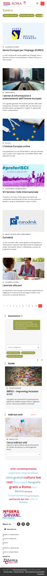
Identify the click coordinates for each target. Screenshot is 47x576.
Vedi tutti (33, 414)
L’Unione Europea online (16, 146)
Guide (11, 363)
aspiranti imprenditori (23, 473)
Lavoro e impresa (9, 539)
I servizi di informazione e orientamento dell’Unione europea (22, 97)
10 (36, 306)
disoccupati (20, 482)
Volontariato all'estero (14, 356)
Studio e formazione (11, 534)
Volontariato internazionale (15, 189)
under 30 (34, 499)
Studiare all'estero (10, 15)
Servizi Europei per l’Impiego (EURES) (23, 50)
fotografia (34, 482)
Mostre (19, 491)
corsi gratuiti (15, 477)
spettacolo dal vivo (19, 499)
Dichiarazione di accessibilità (34, 572)
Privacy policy (8, 572)
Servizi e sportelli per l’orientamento (18, 234)
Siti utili (8, 143)
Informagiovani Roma (20, 570)
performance (33, 496)
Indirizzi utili (15, 414)
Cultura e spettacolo (11, 548)
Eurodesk (8, 237)
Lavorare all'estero (27, 15)
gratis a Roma (20, 487)
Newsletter (12, 529)
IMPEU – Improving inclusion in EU (22, 393)
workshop (23, 502)
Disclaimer (40, 574)
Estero (5, 543)
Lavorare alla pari (12, 285)
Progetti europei (15, 388)
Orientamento (10, 92)
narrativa (28, 491)
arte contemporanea (23, 469)
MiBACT (34, 487)
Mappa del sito (19, 572)
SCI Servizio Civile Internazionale (20, 191)
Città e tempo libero (11, 552)
